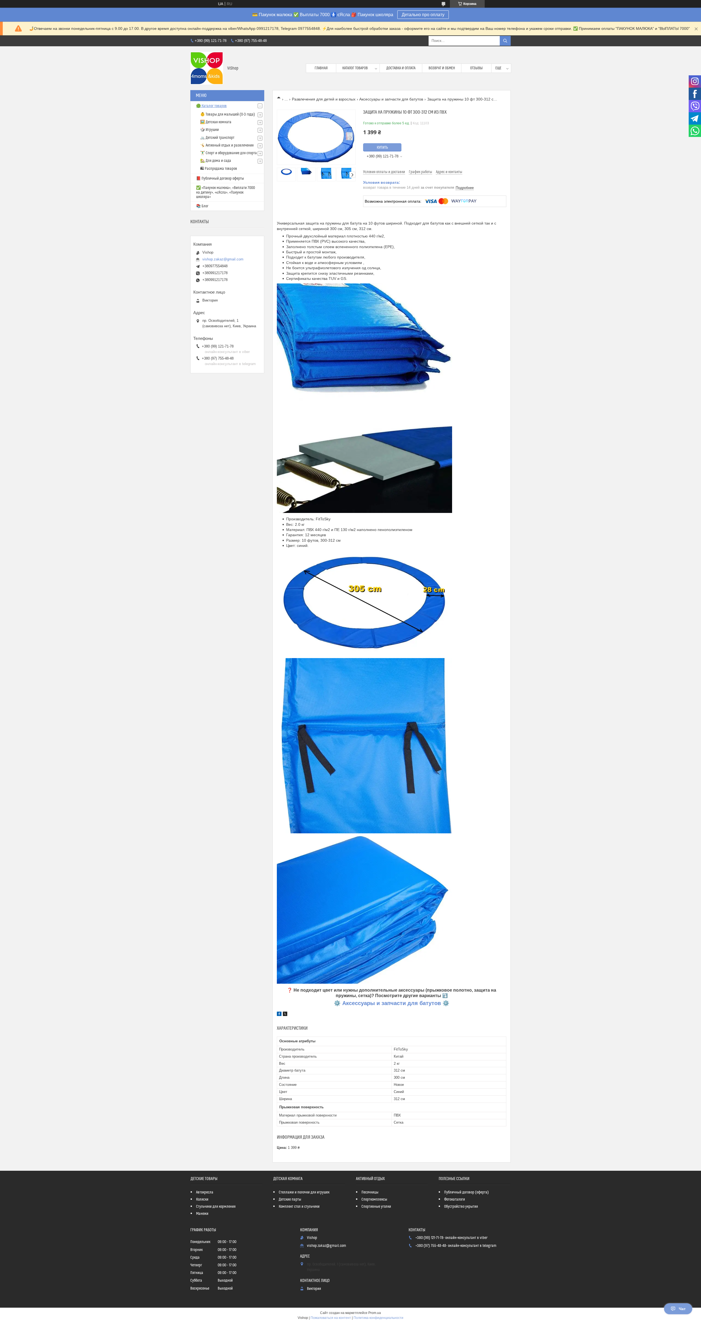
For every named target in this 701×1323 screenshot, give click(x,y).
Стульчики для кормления (215, 1206)
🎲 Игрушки (209, 130)
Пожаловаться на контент (331, 1318)
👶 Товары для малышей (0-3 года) (227, 114)
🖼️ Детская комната (215, 122)
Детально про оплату (423, 14)
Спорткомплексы (374, 1199)
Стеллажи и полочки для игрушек (304, 1192)
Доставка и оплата (400, 68)
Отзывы (476, 68)
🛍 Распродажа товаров (218, 169)
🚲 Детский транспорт (217, 138)
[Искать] (505, 41)
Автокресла (204, 1192)
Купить (382, 147)
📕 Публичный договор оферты (220, 178)
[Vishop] (206, 68)
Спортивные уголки (376, 1206)
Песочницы (369, 1192)
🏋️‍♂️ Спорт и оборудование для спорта (228, 153)
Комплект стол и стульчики (299, 1206)
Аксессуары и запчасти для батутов (391, 99)
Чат (682, 1309)
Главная (321, 68)
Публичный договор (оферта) (466, 1192)
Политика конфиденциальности (378, 1318)
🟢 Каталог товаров (211, 106)
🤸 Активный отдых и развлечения (227, 145)
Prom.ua (374, 1313)
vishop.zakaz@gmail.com (222, 259)
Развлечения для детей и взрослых (323, 99)
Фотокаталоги (454, 1199)
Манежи (202, 1214)
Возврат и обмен (442, 68)
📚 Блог (202, 206)
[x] (285, 1014)
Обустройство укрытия (461, 1206)
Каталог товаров (355, 68)
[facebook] (279, 1014)
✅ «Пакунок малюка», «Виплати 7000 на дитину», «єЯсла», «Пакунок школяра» (225, 192)
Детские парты (290, 1199)
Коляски (202, 1199)
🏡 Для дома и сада (215, 161)
